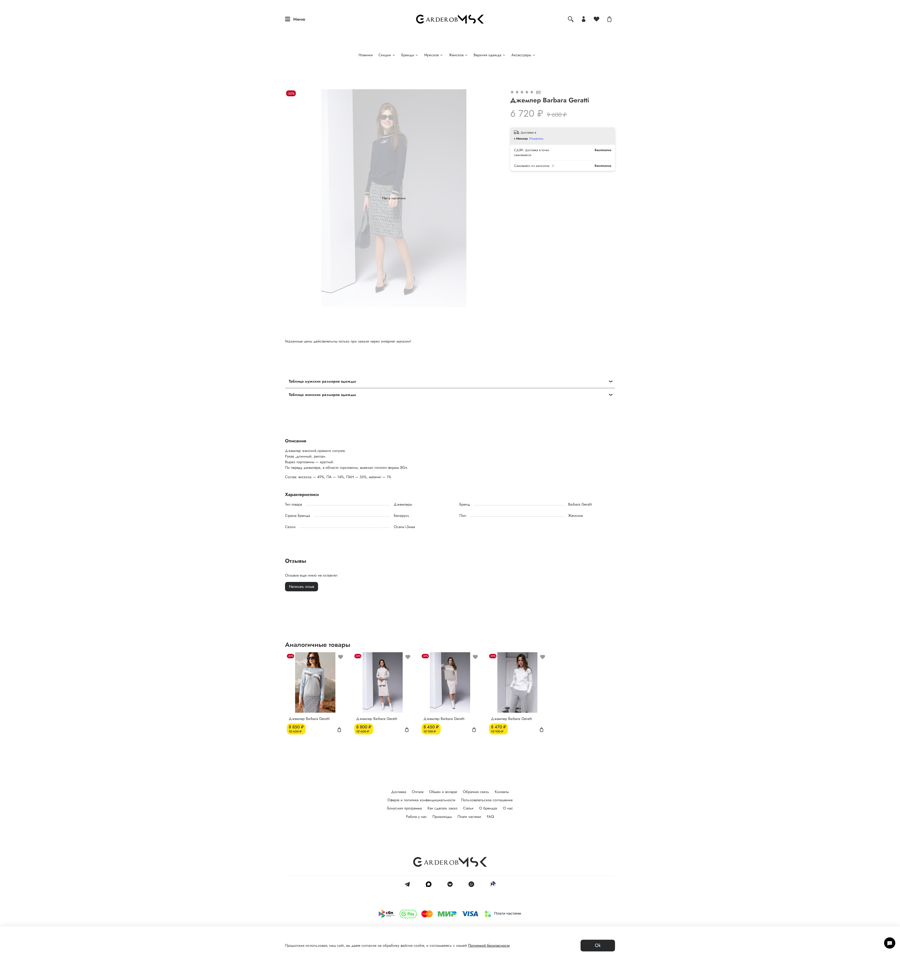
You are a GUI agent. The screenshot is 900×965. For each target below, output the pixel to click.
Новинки (366, 55)
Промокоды (442, 816)
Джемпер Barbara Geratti (309, 718)
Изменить (536, 138)
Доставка (398, 791)
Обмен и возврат (443, 791)
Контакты (502, 791)
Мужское (431, 55)
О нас (508, 808)
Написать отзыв (301, 586)
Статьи (468, 808)
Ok (598, 945)
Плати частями (469, 816)
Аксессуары (521, 55)
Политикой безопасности (489, 945)
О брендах (488, 808)
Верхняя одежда (487, 55)
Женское (456, 55)
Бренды (407, 55)
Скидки (385, 55)
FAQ (490, 816)
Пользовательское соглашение (487, 800)
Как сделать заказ (443, 808)
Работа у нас (416, 816)
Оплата (418, 791)
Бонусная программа (404, 808)
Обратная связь (476, 791)
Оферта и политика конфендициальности (421, 800)
